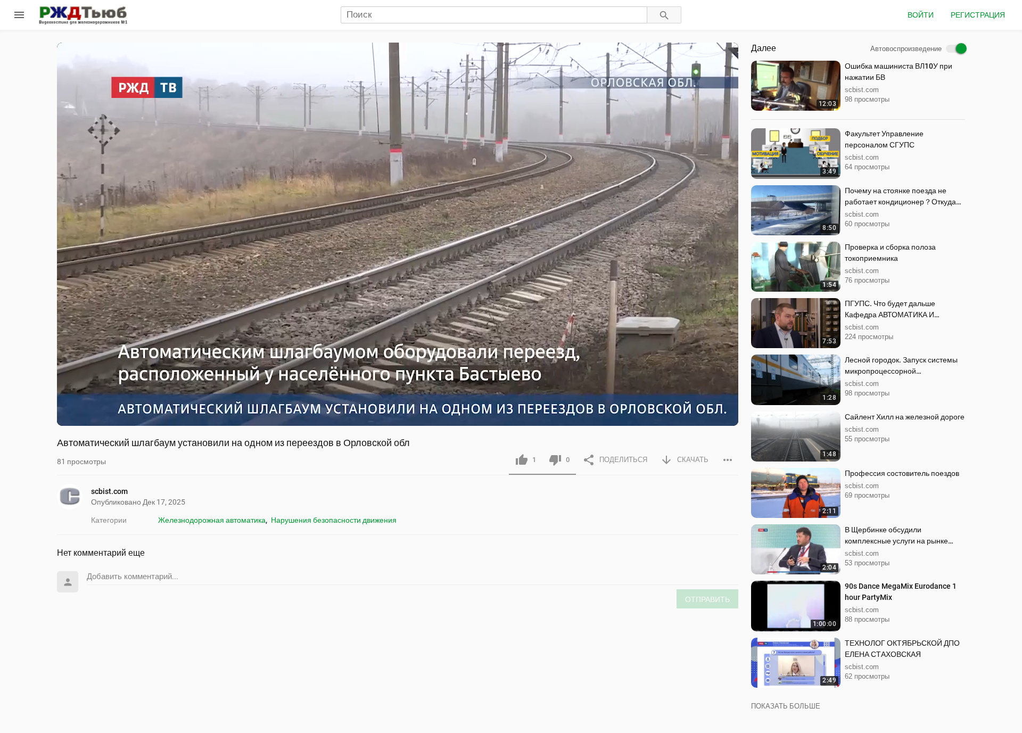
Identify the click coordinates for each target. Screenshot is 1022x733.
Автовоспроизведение (906, 49)
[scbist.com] (74, 496)
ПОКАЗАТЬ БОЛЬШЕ (785, 706)
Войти (921, 15)
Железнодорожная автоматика (212, 520)
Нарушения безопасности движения (334, 520)
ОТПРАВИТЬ (707, 599)
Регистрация (978, 15)
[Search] (664, 15)
